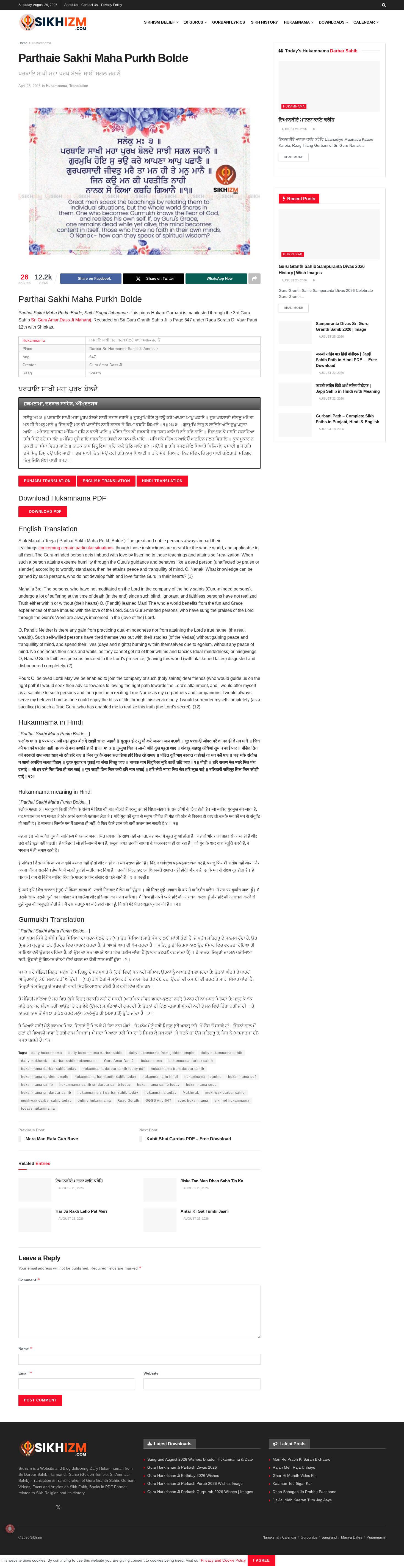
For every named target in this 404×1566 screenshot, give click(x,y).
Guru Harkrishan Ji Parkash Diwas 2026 (182, 1467)
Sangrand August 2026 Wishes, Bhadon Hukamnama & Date (200, 1459)
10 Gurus (193, 22)
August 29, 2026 (71, 1188)
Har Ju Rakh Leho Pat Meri (81, 1211)
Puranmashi (376, 1537)
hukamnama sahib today (158, 1085)
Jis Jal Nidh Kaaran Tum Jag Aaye (302, 1500)
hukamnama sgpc (201, 1085)
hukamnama (151, 1061)
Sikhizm (36, 1537)
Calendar (364, 22)
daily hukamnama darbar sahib (95, 1053)
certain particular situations (87, 547)
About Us (71, 5)
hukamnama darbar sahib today (48, 1069)
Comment (29, 1279)
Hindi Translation (162, 481)
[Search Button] (384, 5)
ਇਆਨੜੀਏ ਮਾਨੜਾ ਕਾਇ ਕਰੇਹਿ (79, 1180)
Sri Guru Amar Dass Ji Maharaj (61, 320)
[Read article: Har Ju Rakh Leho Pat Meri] (34, 1220)
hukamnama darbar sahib (190, 1061)
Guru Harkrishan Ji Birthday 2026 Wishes (183, 1475)
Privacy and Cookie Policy (223, 1560)
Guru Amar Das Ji (119, 1061)
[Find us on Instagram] (39, 1508)
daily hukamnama (46, 1053)
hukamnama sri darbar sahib (46, 1093)
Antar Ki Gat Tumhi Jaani (205, 1211)
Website (151, 1373)
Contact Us (89, 5)
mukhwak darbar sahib (225, 1093)
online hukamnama (94, 1101)
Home (22, 43)
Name (25, 1348)
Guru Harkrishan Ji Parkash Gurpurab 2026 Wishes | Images (200, 1491)
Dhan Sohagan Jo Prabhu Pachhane (304, 1491)
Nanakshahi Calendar (279, 1537)
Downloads (331, 22)
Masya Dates (351, 1537)
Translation (78, 86)
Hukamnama (297, 22)
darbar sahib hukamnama (75, 1061)
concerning (49, 547)
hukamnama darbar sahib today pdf (114, 1069)
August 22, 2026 (331, 372)
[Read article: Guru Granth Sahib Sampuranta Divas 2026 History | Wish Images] (329, 234)
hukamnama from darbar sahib (177, 1069)
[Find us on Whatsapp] (30, 1508)
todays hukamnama (38, 1108)
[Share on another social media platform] (254, 278)
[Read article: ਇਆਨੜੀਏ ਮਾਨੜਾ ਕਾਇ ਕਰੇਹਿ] (34, 1190)
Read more (296, 157)
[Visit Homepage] (52, 22)
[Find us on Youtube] (48, 1508)
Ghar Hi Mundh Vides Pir (294, 1475)
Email (25, 1373)
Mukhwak (191, 1093)
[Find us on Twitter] (58, 1507)
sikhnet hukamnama (232, 1101)
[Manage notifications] (9, 1528)
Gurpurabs (309, 1537)
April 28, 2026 (29, 86)
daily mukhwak (34, 1061)
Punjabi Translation (47, 481)
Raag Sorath (128, 1101)
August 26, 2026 (71, 1218)
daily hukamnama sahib (221, 1053)
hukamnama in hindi (160, 1077)
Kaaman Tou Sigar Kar (292, 1483)
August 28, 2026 (196, 1188)
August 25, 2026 (196, 1218)
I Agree (261, 1560)
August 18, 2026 (331, 429)
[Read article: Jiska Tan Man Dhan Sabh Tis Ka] (159, 1190)
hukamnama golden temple (44, 1077)
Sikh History (264, 22)
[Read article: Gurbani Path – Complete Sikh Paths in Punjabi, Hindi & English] (295, 425)
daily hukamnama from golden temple (162, 1053)
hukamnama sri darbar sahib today (108, 1093)
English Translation (106, 481)
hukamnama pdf (242, 1077)
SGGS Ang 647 (158, 1101)
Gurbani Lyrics (228, 22)
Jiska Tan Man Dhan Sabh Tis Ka (212, 1180)
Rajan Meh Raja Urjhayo (294, 1467)
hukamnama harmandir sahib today (105, 1077)
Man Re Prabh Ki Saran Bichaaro (301, 1459)
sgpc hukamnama (193, 1101)
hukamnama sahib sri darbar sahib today (95, 1085)
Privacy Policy (111, 5)
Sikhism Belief (159, 22)
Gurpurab (292, 254)
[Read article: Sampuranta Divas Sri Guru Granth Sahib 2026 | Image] (295, 332)
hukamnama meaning (203, 1077)
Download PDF (45, 512)
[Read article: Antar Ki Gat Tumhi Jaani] (159, 1220)
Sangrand (329, 1537)
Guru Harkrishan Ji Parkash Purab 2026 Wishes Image (195, 1483)
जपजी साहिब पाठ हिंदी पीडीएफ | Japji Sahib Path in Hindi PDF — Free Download (346, 360)
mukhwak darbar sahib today (46, 1101)
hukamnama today (160, 1093)
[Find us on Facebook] (20, 1508)
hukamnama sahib (37, 1085)
